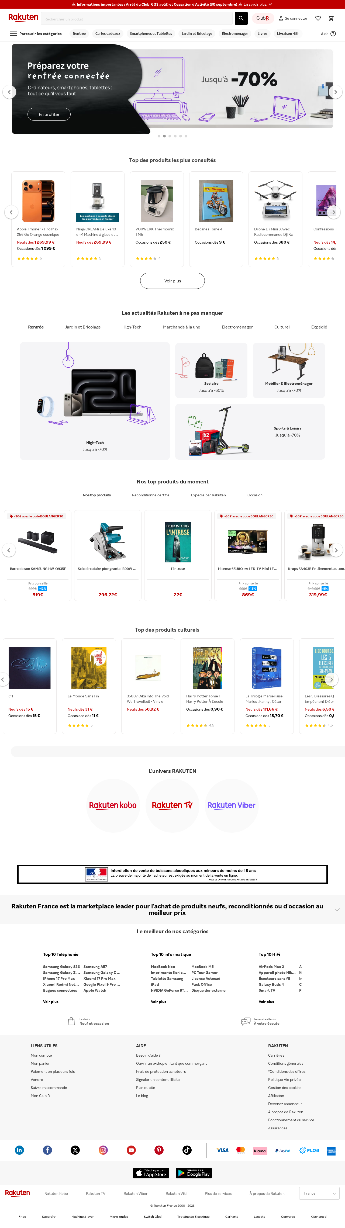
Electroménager (237, 327)
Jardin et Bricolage (83, 327)
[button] (259, 4)
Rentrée (36, 327)
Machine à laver (82, 1217)
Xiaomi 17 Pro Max (100, 978)
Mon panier (40, 1063)
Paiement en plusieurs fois (53, 1071)
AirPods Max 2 (271, 966)
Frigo (22, 1217)
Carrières (276, 1055)
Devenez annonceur (285, 1103)
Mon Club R (40, 1095)
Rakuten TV (95, 1193)
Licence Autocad (205, 978)
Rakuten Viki (176, 1193)
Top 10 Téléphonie (60, 954)
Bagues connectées (60, 990)
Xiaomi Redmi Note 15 (62, 984)
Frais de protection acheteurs (161, 1071)
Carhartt (231, 1217)
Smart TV (267, 990)
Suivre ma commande (49, 1087)
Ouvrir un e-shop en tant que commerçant (171, 1063)
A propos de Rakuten (285, 1111)
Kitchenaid (318, 1217)
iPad (155, 984)
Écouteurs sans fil (274, 978)
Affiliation (276, 1095)
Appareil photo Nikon (277, 972)
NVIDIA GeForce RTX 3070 (171, 990)
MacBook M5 (202, 966)
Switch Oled (152, 1217)
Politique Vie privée (284, 1079)
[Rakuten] (23, 18)
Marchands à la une (181, 327)
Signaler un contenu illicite (158, 1079)
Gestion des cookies (284, 1087)
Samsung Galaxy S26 (61, 966)
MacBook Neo (163, 966)
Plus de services (218, 1193)
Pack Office (201, 984)
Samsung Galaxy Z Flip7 (63, 972)
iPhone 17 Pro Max (59, 978)
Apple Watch (95, 990)
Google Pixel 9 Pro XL (102, 984)
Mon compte (41, 1055)
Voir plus (172, 280)
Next (336, 91)
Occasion (255, 495)
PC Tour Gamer (204, 972)
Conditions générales (285, 1063)
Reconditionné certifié (151, 495)
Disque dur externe (208, 990)
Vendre (37, 1079)
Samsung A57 (95, 966)
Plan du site (145, 1087)
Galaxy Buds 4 (271, 984)
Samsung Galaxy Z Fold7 (104, 972)
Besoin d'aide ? (148, 1055)
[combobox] (137, 19)
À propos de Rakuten (267, 1193)
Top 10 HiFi (269, 954)
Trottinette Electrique (193, 1217)
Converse (288, 1217)
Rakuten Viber (136, 1193)
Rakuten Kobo (56, 1193)
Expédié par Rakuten (208, 495)
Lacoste (259, 1217)
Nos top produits (97, 495)
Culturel (282, 327)
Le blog (142, 1095)
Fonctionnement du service (291, 1120)
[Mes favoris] (318, 18)
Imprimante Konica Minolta (171, 972)
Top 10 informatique (171, 954)
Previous (9, 91)
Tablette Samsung (167, 978)
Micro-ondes (119, 1217)
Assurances (277, 1128)
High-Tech (132, 327)
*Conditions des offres (286, 1071)
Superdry (49, 1217)
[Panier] (331, 18)
